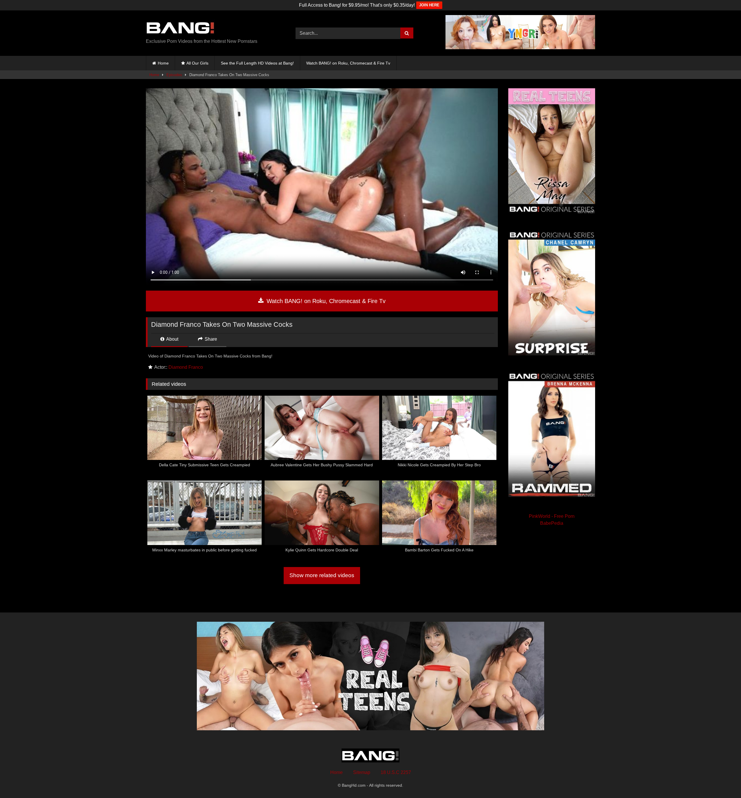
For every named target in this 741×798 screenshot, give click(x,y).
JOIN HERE (429, 5)
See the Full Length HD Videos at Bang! (257, 63)
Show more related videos (321, 575)
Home (163, 63)
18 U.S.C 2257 (396, 772)
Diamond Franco (185, 367)
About (171, 339)
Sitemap (361, 772)
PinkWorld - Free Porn (552, 516)
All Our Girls (197, 63)
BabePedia (551, 523)
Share (210, 339)
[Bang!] (180, 28)
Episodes (174, 75)
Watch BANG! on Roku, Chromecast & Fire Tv (348, 63)
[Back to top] (723, 780)
